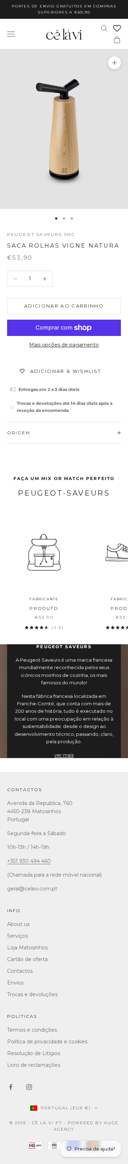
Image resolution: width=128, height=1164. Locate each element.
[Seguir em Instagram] (29, 1087)
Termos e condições (32, 1030)
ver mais (64, 755)
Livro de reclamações (33, 1065)
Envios (15, 983)
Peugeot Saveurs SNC (41, 234)
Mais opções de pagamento (64, 345)
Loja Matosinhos (27, 947)
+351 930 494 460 (29, 861)
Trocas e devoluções (32, 994)
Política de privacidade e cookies (47, 1041)
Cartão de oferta (27, 959)
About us (18, 924)
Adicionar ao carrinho (64, 306)
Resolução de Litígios (33, 1053)
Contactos (24, 789)
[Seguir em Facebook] (10, 1087)
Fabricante (44, 599)
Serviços (17, 936)
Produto (44, 608)
